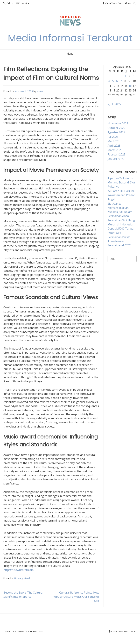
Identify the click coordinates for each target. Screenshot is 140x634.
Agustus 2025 (116, 132)
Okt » (118, 104)
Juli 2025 (113, 137)
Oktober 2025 (116, 128)
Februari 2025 (116, 154)
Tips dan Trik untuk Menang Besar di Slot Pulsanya (121, 182)
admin (40, 91)
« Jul (110, 104)
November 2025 (118, 123)
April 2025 (114, 145)
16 (130, 86)
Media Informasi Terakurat (70, 38)
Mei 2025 (113, 141)
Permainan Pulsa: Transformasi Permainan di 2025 (119, 241)
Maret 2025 (115, 150)
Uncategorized (22, 578)
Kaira (26, 631)
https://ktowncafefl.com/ (18, 570)
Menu (70, 53)
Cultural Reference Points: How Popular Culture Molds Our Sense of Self (76, 597)
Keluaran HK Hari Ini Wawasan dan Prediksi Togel (122, 195)
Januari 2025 (116, 159)
